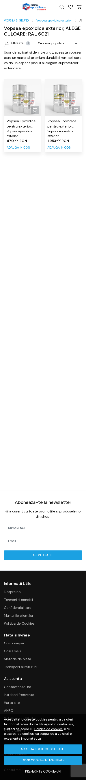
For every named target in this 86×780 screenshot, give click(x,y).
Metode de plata (17, 659)
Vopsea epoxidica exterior (54, 20)
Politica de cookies (48, 729)
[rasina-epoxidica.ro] (34, 7)
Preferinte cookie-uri (43, 771)
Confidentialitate (17, 607)
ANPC (8, 710)
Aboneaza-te (43, 555)
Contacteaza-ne (17, 687)
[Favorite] (70, 7)
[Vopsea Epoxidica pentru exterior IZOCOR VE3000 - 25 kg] (63, 97)
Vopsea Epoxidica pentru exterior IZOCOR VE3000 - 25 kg (62, 124)
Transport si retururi (20, 667)
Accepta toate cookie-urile (43, 749)
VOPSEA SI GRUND (16, 20)
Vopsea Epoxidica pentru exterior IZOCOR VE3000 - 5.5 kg (21, 124)
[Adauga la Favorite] (35, 110)
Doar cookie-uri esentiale (43, 760)
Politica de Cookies (19, 623)
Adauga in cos (18, 147)
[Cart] (79, 7)
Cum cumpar (14, 643)
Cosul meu (12, 651)
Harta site (12, 702)
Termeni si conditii (18, 599)
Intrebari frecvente (19, 694)
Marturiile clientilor (19, 615)
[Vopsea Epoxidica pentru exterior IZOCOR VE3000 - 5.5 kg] (22, 97)
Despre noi (12, 591)
